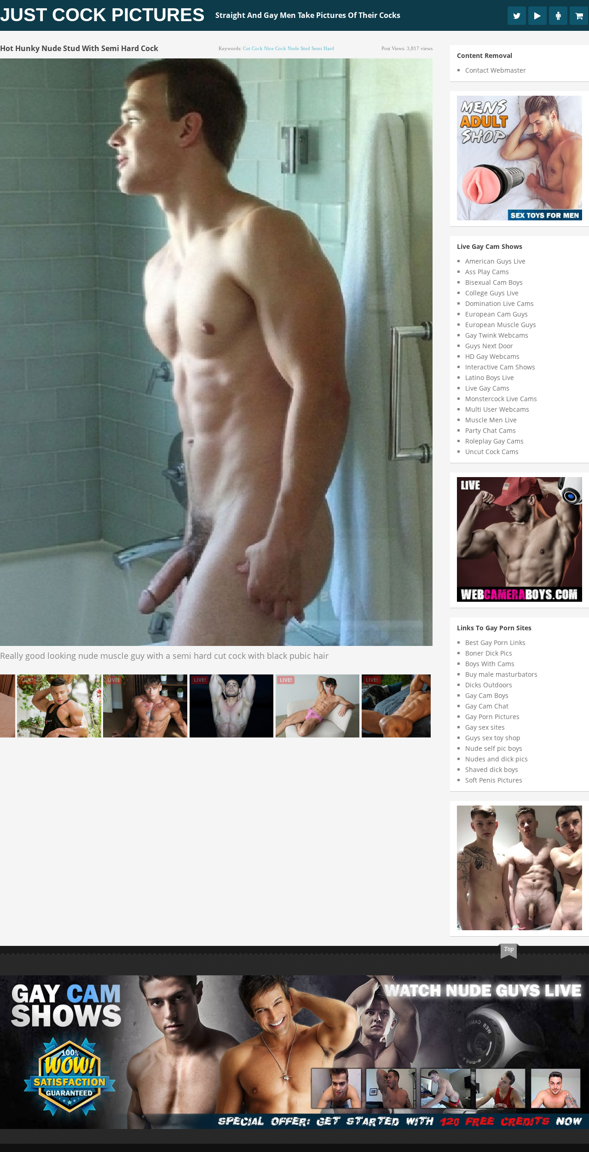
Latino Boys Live (489, 377)
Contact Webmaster (495, 70)
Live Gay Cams (487, 388)
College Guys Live (492, 292)
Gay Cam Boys (486, 695)
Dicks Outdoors (488, 684)
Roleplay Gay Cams (494, 441)
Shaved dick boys (491, 769)
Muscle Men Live (491, 419)
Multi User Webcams (497, 409)
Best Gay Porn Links (495, 642)
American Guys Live (495, 261)
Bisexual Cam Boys (494, 282)
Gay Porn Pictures (492, 716)
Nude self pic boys (493, 748)
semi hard (323, 48)
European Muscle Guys (500, 324)
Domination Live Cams (499, 303)
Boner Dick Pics (488, 653)
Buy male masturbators (501, 674)
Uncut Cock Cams (492, 451)
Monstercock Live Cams (501, 398)
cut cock (253, 48)
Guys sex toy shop (492, 737)
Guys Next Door (489, 345)
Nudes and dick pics (496, 759)
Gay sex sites (485, 727)
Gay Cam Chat (486, 706)
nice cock (275, 48)
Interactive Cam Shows (500, 367)
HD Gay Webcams (492, 356)
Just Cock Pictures (102, 15)
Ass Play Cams (487, 271)
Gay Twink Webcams (496, 335)
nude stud (299, 48)
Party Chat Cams (490, 430)
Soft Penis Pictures (493, 780)
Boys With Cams (489, 663)
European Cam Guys (496, 314)
